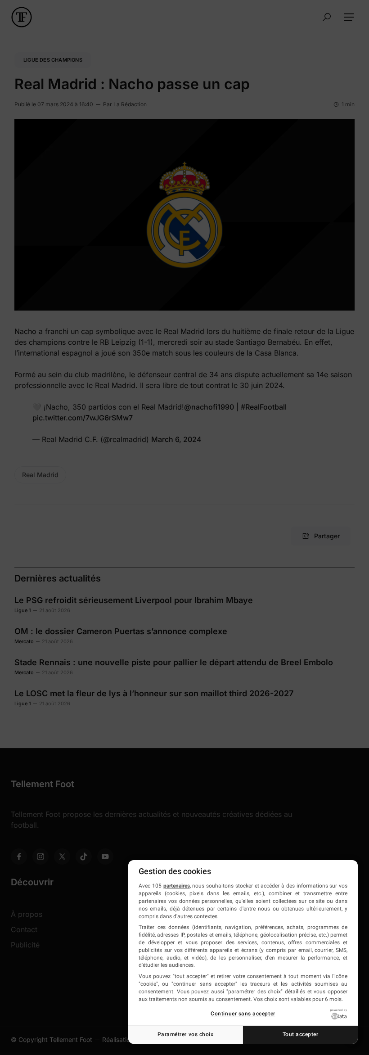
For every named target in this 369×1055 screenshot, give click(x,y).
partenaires (176, 886)
